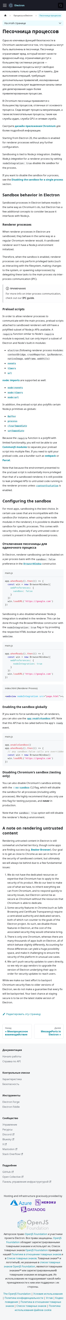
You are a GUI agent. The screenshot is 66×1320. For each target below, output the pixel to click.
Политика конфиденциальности (24, 1298)
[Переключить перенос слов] (54, 696)
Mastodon (8, 1149)
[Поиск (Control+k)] (61, 5)
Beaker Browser (40, 849)
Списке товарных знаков (22, 1258)
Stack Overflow (11, 1154)
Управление (9, 1124)
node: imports (11, 380)
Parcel (6, 460)
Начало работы (11, 1056)
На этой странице (15, 23)
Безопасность (10, 1084)
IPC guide (28, 298)
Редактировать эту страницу (23, 1014)
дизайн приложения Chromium (35, 126)
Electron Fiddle (11, 1106)
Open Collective (11, 1176)
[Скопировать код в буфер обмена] (59, 580)
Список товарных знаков (31, 1306)
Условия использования (48, 1293)
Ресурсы (7, 1129)
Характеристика (12, 1079)
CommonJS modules (14, 447)
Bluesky (6, 1139)
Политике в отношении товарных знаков (36, 1254)
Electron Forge (10, 1102)
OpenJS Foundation (36, 1234)
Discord (7, 1134)
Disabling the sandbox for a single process (37, 179)
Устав (49, 1298)
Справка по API (11, 1061)
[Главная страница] (5, 15)
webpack (50, 455)
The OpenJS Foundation (17, 1293)
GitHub (6, 1172)
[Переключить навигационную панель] (4, 5)
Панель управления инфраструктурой (25, 1181)
